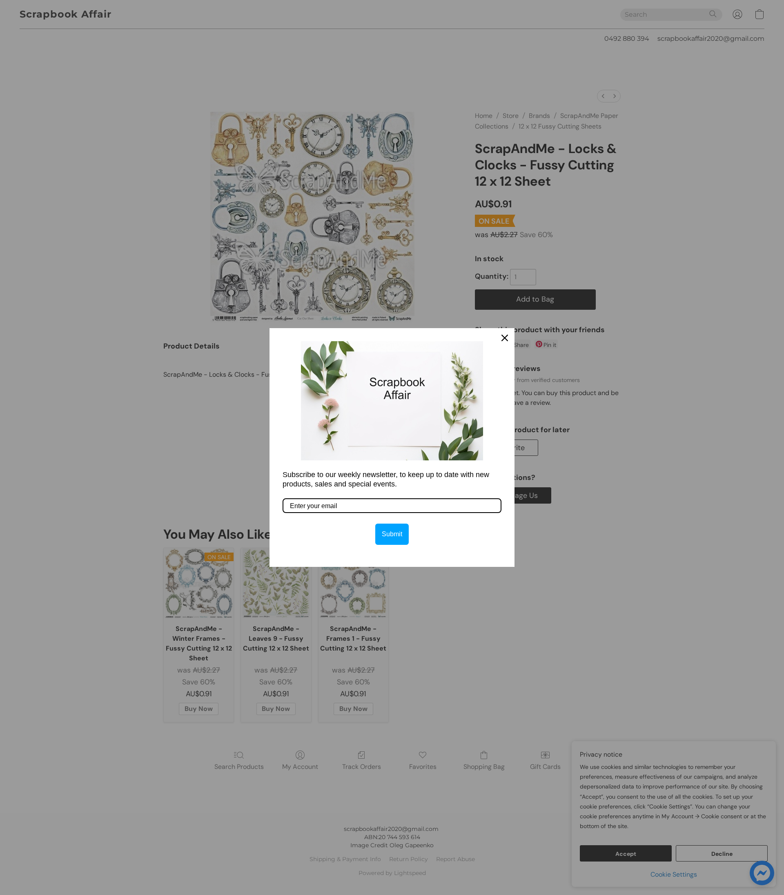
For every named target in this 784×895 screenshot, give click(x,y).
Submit (392, 534)
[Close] (504, 338)
